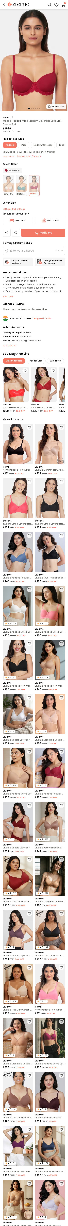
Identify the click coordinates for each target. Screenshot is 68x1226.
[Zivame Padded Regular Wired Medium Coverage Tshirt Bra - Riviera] (18, 552)
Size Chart (20, 220)
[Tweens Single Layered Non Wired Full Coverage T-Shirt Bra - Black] (50, 498)
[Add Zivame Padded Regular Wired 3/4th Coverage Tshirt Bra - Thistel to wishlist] (61, 1183)
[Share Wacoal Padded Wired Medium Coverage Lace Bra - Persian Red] (7, 233)
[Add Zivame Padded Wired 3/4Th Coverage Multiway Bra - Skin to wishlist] (29, 1183)
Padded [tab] (10, 145)
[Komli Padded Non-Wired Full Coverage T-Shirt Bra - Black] (18, 444)
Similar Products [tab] (14, 360)
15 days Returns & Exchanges (53, 261)
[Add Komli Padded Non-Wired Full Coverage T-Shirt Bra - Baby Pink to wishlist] (61, 967)
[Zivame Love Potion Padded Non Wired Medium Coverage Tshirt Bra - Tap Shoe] (50, 552)
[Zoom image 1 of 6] (34, 60)
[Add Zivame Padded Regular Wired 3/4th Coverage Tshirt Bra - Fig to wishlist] (61, 1075)
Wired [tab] (24, 145)
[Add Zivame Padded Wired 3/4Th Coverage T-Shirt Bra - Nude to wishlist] (29, 751)
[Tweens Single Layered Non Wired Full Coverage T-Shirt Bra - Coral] (18, 498)
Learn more (8, 156)
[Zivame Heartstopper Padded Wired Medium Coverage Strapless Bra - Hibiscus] (16, 384)
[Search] (49, 4)
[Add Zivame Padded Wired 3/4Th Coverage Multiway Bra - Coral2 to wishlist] (61, 589)
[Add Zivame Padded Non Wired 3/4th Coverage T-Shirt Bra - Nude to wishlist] (61, 643)
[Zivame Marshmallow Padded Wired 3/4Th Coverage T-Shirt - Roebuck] (50, 444)
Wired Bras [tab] (55, 360)
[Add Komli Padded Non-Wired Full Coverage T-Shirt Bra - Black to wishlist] (29, 427)
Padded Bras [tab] (36, 360)
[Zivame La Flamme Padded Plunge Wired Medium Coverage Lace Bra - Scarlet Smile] (44, 384)
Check (59, 250)
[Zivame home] (18, 4)
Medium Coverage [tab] (43, 145)
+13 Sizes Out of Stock (14, 209)
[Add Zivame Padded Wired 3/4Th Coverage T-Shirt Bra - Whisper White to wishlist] (29, 589)
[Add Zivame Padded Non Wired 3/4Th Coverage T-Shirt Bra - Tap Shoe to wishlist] (29, 643)
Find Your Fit (53, 220)
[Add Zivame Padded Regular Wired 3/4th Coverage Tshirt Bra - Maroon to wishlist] (61, 751)
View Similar (58, 106)
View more (8, 296)
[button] (4, 5)
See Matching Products (29, 156)
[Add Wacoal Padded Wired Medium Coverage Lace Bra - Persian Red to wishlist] (16, 233)
